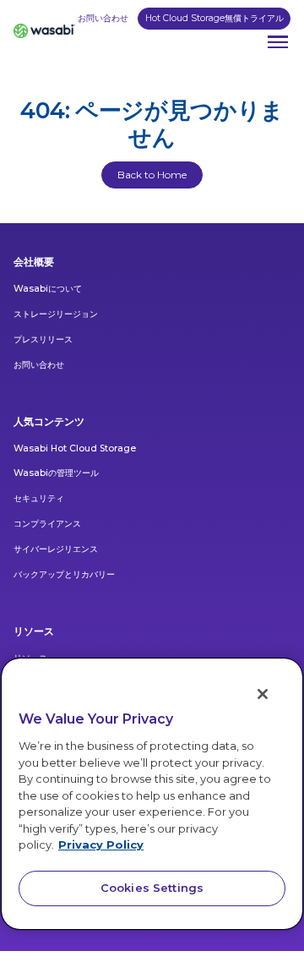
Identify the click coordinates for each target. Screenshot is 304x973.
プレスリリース (43, 339)
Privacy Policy (101, 844)
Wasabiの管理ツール (56, 472)
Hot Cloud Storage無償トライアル (214, 18)
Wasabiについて (48, 288)
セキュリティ (39, 498)
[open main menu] (277, 42)
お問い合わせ (103, 18)
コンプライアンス (47, 523)
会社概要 (34, 261)
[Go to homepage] (44, 31)
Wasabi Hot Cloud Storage (75, 448)
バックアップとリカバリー (64, 574)
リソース (34, 631)
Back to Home (152, 174)
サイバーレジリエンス (56, 549)
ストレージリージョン (56, 314)
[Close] (262, 694)
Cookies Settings (152, 887)
